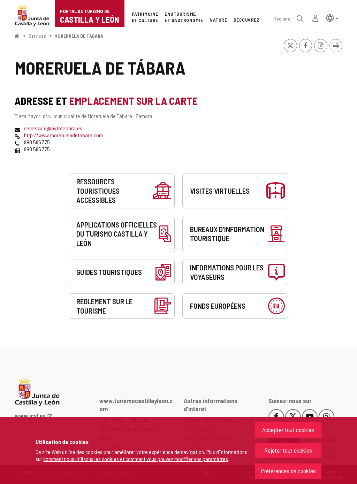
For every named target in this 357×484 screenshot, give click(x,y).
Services (37, 36)
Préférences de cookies (288, 471)
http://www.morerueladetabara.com (63, 135)
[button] (332, 17)
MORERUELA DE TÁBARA (78, 36)
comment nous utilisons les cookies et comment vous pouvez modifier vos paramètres (135, 458)
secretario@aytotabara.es (53, 128)
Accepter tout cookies (288, 429)
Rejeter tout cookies (288, 450)
